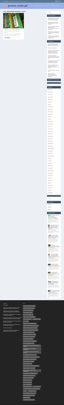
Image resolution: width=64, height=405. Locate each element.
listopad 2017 (50, 168)
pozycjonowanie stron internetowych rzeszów (31, 352)
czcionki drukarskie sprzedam (29, 305)
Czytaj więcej (7, 37)
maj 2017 (49, 182)
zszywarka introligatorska (28, 399)
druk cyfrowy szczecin (27, 312)
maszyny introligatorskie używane (30, 327)
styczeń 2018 (50, 163)
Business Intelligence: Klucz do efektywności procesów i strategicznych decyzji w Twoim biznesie (53, 66)
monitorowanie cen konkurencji (29, 341)
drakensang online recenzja (28, 308)
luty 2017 (49, 190)
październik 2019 (51, 155)
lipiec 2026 (50, 89)
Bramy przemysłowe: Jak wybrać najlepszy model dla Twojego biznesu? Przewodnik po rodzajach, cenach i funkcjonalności (54, 256)
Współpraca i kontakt (38, 5)
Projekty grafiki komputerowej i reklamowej (29, 371)
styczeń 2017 (50, 192)
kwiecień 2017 (50, 185)
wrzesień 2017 (50, 173)
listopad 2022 (50, 121)
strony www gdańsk (27, 386)
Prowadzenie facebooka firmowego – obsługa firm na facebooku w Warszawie (12, 315)
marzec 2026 (50, 94)
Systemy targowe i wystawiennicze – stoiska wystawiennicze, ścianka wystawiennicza (53, 273)
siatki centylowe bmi (27, 382)
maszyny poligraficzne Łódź (28, 332)
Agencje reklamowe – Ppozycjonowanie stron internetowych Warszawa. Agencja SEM (52, 75)
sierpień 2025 (50, 99)
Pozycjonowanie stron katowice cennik (31, 357)
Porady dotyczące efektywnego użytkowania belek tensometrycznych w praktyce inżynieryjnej (53, 28)
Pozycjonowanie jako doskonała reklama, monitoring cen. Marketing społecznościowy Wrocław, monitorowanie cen (53, 52)
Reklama (58, 5)
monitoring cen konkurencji (29, 336)
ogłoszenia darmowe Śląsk (28, 343)
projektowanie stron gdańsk (29, 368)
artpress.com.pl (8, 31)
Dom (31, 5)
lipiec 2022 (50, 126)
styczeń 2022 (50, 128)
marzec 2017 (50, 187)
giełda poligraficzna (27, 319)
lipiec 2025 (50, 101)
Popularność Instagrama (7, 327)
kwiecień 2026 (50, 92)
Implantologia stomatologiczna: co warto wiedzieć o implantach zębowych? (53, 32)
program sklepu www (27, 363)
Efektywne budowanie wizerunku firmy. (54, 71)
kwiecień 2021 (50, 136)
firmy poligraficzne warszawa (29, 316)
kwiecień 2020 (50, 153)
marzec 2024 (50, 111)
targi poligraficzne (36, 386)
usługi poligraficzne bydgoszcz (29, 393)
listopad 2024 (50, 106)
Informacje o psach (36, 319)
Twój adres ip (5, 305)
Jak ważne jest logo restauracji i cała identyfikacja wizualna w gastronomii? (12, 321)
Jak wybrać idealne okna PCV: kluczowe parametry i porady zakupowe (53, 23)
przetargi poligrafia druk (28, 377)
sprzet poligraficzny (27, 384)
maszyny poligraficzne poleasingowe (30, 330)
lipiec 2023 (50, 116)
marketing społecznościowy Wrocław (30, 325)
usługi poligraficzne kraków (29, 395)
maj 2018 (49, 158)
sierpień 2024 (50, 109)
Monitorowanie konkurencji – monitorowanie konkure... (17, 1)
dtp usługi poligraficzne (28, 314)
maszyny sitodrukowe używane (29, 334)
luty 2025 (49, 104)
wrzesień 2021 (50, 131)
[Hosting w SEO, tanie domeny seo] (13, 20)
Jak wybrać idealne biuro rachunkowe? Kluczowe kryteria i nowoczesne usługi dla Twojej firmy (53, 57)
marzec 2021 (50, 138)
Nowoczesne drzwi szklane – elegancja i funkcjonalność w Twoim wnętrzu (54, 265)
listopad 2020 (50, 146)
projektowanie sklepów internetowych (31, 365)
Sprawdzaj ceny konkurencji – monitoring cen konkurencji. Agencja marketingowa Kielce (53, 44)
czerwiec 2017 (50, 180)
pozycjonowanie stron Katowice (29, 354)
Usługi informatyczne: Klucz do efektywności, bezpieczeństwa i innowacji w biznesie (11, 331)
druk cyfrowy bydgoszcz (28, 310)
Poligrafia (52, 5)
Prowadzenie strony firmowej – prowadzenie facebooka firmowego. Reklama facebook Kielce (11, 311)
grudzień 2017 (50, 165)
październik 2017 (51, 170)
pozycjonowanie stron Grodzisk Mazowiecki (29, 349)
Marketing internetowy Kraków (29, 323)
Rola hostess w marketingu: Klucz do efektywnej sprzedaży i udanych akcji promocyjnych (54, 61)
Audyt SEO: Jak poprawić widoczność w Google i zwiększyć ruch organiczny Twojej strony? (11, 308)
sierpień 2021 (50, 133)
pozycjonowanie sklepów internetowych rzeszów (31, 346)
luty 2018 (49, 160)
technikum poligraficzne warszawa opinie (31, 388)
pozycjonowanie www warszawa (29, 359)
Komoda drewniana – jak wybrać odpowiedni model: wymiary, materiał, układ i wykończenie (53, 19)
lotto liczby (25, 321)
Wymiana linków (26, 397)
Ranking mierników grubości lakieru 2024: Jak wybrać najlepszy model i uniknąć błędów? (53, 283)
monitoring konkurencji (28, 338)
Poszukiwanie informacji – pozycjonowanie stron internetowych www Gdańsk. (11, 325)
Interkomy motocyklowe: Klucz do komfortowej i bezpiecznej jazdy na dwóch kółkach (53, 246)
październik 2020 (51, 148)
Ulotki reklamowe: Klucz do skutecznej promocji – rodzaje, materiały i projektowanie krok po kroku (54, 292)
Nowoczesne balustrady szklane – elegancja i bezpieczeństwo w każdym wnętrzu (53, 36)
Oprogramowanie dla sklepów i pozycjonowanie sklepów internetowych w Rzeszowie (53, 217)
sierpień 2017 (50, 175)
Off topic (47, 5)
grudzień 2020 (50, 143)
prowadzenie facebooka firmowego (30, 373)
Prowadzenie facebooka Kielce (29, 375)
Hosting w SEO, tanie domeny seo (12, 29)
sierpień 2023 (50, 114)
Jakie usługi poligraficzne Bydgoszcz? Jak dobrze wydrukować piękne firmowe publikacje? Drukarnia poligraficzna (53, 227)
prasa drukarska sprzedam (28, 361)
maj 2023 (49, 119)
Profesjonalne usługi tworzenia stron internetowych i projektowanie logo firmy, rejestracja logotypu (12, 318)
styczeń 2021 (50, 141)
